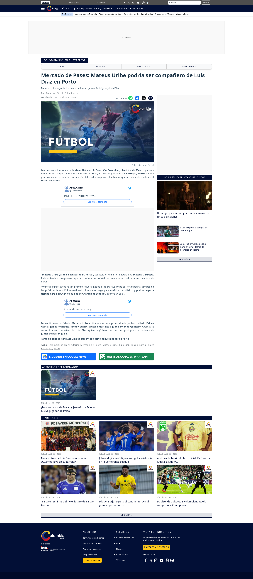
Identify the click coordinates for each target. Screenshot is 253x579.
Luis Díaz (124, 344)
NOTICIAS (100, 66)
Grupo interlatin (90, 554)
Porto (57, 348)
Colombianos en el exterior (63, 344)
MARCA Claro (77, 187)
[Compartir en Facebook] (137, 97)
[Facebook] (124, 2)
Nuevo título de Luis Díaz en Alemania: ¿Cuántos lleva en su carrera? (64, 459)
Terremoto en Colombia (110, 14)
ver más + (184, 259)
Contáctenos (92, 560)
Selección (108, 8)
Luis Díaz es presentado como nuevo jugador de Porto (97, 338)
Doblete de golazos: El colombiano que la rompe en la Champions (181, 503)
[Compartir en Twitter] (143, 97)
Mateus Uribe (110, 344)
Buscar (206, 2)
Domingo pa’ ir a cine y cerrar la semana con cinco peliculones (183, 214)
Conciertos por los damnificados (138, 14)
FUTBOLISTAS (189, 66)
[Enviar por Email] (150, 97)
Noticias (45, 2)
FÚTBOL (66, 8)
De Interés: (67, 14)
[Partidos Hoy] (143, 2)
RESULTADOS (143, 66)
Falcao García (138, 344)
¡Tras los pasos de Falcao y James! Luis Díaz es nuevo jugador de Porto (68, 409)
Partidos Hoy (74, 2)
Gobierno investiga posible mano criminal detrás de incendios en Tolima (193, 246)
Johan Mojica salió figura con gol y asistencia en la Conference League (125, 459)
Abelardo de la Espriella (86, 14)
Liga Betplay (78, 8)
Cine (118, 543)
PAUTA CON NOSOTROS (156, 547)
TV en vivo (120, 560)
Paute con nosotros (92, 549)
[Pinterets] (172, 559)
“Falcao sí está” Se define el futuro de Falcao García (67, 503)
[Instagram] (133, 2)
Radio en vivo (122, 554)
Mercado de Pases (90, 344)
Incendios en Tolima (164, 14)
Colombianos (121, 8)
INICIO (60, 66)
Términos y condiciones (93, 538)
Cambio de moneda (125, 537)
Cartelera (101, 2)
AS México (75, 300)
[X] (128, 2)
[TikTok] (148, 2)
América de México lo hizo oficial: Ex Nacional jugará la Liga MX (184, 459)
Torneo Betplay (93, 8)
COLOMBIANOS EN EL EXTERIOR (65, 60)
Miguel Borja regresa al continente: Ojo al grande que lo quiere (124, 503)
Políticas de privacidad (93, 543)
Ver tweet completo (97, 201)
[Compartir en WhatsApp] (130, 97)
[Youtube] (138, 2)
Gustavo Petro (182, 14)
